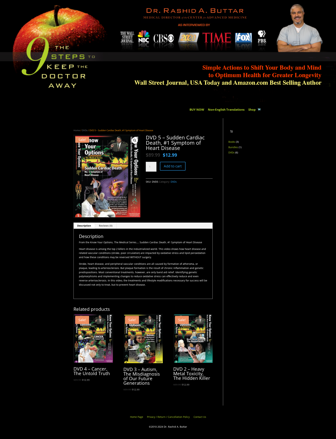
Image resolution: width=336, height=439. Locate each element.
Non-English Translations (226, 110)
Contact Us (200, 417)
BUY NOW (197, 110)
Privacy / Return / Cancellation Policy (168, 417)
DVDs (85, 130)
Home (77, 130)
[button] (135, 140)
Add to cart (173, 166)
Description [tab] (84, 225)
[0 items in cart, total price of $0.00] (231, 131)
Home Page (136, 417)
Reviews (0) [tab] (106, 225)
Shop (252, 110)
